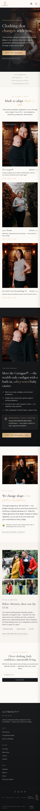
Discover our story (11, 58)
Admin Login (31, 807)
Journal (4, 755)
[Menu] (36, 3)
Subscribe (20, 680)
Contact (4, 759)
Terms (4, 776)
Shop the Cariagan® (14, 53)
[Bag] (31, 3)
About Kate (5, 752)
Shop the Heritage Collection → (15, 633)
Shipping (5, 769)
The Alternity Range (8, 735)
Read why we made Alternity (13, 532)
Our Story (5, 749)
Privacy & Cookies (7, 779)
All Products (5, 732)
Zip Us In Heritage (7, 739)
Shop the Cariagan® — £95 (16, 435)
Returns (4, 772)
